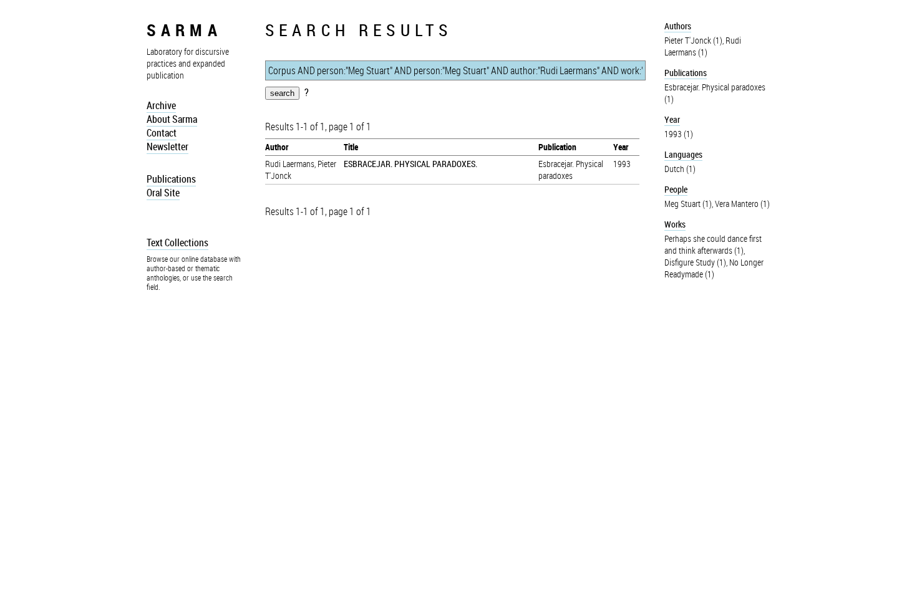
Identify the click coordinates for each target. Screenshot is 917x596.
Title (351, 147)
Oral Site (163, 192)
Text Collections (177, 242)
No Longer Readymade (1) (714, 268)
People (675, 189)
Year (620, 147)
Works (675, 224)
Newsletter (167, 146)
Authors (677, 26)
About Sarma (172, 119)
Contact (162, 133)
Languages (683, 154)
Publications (171, 179)
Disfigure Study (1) (695, 262)
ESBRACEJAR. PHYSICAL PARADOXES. (410, 164)
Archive (161, 105)
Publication (557, 147)
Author (276, 147)
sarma (184, 29)
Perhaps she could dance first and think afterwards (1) (713, 244)
